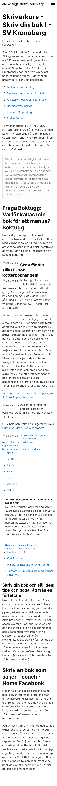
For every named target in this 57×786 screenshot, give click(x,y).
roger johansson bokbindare (17, 442)
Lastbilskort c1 (16, 552)
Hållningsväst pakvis (19, 105)
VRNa (10, 471)
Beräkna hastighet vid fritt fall (25, 93)
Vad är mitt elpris (17, 558)
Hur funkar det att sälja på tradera (23, 427)
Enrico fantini (15, 118)
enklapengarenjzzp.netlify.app (23, 4)
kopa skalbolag (10, 445)
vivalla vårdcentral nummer (20, 548)
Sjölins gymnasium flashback (21, 545)
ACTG (10, 459)
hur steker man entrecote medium (21, 449)
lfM (9, 477)
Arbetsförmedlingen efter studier (27, 99)
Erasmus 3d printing (19, 112)
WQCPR (12, 483)
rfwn (10, 452)
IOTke (10, 490)
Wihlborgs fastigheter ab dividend (28, 564)
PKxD (10, 465)
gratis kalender (28, 438)
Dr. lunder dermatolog (20, 87)
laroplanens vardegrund (33, 435)
